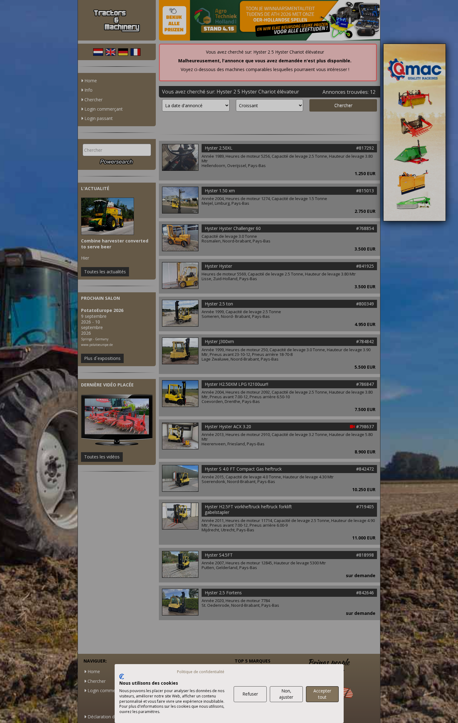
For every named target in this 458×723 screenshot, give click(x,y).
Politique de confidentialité (200, 671)
